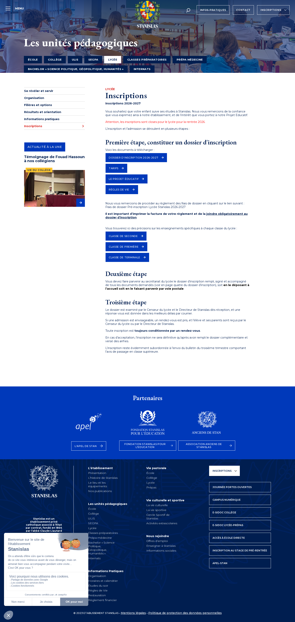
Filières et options (38, 105)
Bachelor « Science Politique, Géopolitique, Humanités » (76, 69)
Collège (55, 59)
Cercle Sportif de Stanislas (158, 516)
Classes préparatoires (147, 59)
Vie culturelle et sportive (165, 500)
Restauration (97, 595)
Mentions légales (133, 613)
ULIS (75, 59)
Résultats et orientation (42, 112)
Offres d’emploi (157, 541)
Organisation (34, 98)
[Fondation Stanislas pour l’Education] (147, 425)
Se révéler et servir (38, 91)
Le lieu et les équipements (97, 484)
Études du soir (98, 585)
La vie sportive (156, 510)
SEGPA (93, 59)
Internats (142, 69)
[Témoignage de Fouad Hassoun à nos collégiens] (54, 188)
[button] (136, 157)
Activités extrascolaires (161, 523)
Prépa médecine (190, 59)
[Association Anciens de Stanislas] (206, 425)
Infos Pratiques (213, 9)
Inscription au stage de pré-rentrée (240, 550)
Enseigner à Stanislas (161, 546)
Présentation (97, 473)
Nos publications (100, 491)
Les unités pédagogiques (107, 504)
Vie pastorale (156, 468)
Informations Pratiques (105, 571)
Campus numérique (227, 499)
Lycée (92, 528)
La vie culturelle (157, 505)
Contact (243, 9)
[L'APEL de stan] (88, 425)
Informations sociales (161, 550)
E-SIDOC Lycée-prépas (228, 525)
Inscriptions (270, 9)
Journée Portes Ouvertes (232, 487)
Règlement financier (102, 600)
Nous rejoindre (157, 536)
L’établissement (100, 468)
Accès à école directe (229, 537)
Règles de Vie (98, 590)
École (33, 59)
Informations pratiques (41, 119)
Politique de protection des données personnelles (185, 613)
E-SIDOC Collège (224, 512)
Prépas (151, 487)
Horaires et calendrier (103, 581)
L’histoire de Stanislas (103, 478)
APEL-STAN (220, 563)
